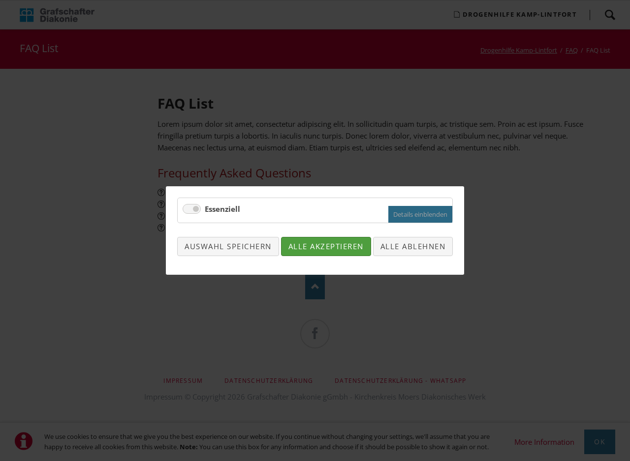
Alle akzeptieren (326, 246)
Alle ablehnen (413, 246)
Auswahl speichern (228, 246)
